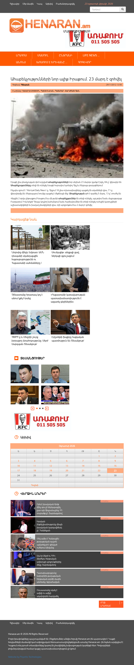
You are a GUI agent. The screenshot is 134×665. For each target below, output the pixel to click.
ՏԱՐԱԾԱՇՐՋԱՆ (72, 91)
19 (50, 470)
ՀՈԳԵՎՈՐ (84, 62)
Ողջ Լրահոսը (105, 604)
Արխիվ (49, 3)
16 (115, 465)
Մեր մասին (28, 3)
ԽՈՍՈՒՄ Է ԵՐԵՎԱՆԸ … (51, 62)
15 (99, 465)
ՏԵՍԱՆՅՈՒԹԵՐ (32, 358)
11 (34, 465)
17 (18, 470)
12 (50, 465)
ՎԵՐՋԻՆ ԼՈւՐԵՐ (33, 493)
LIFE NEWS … (91, 55)
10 (18, 465)
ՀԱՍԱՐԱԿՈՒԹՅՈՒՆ (31, 91)
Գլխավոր (14, 3)
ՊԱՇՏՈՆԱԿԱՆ (47, 91)
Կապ (39, 3)
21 (83, 470)
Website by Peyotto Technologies (25, 656)
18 (34, 470)
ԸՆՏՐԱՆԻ (65, 55)
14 (83, 465)
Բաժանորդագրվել (65, 3)
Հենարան (25, 84)
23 (115, 470)
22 (99, 470)
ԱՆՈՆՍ (21, 62)
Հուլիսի (34, 485)
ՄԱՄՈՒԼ (42, 55)
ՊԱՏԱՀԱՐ (59, 91)
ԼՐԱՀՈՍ (21, 55)
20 (67, 470)
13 (67, 465)
